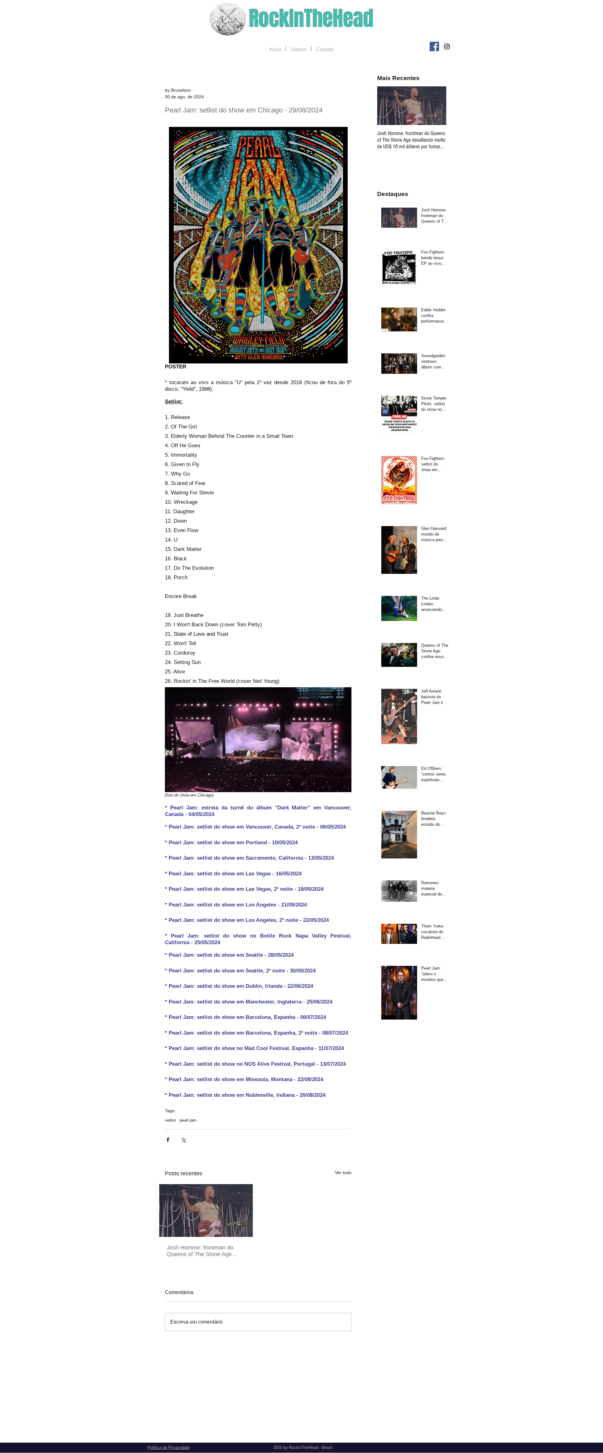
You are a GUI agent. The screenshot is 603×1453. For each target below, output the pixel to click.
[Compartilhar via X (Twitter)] (183, 1140)
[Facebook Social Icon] (434, 46)
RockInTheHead (311, 18)
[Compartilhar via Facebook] (168, 1140)
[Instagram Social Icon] (447, 46)
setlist (170, 1120)
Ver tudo (343, 1172)
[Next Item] (436, 106)
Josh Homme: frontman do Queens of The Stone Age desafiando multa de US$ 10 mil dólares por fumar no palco (205, 1251)
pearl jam (188, 1120)
